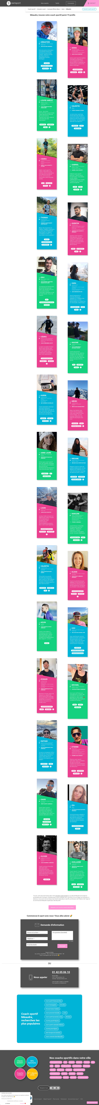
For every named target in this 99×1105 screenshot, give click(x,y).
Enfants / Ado (45, 824)
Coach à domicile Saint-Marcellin (54, 1036)
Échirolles (62, 1005)
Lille (52, 1066)
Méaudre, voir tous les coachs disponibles (62, 907)
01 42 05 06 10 (61, 972)
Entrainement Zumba (75, 537)
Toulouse (86, 1062)
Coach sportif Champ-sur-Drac (53, 1001)
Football (45, 185)
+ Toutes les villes (82, 1077)
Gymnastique (73, 72)
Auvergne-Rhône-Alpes (53, 9)
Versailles (79, 1073)
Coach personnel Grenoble (53, 1012)
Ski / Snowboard (45, 244)
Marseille (71, 1062)
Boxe (47, 299)
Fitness (80, 72)
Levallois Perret (77, 1066)
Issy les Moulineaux (79, 1070)
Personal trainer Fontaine (52, 1009)
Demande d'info (93, 1102)
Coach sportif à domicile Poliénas (54, 1024)
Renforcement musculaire (77, 653)
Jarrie (64, 1012)
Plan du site (56, 1099)
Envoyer (62, 946)
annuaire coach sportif (61, 895)
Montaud (68, 1016)
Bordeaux (79, 1062)
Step (43, 183)
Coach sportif (31, 9)
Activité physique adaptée (47, 358)
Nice (93, 1062)
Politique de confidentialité (6, 1098)
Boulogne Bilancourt (56, 1077)
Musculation (45, 68)
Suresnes (64, 1073)
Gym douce (74, 593)
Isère (63, 9)
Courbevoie (60, 1070)
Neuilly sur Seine (66, 1066)
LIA (50, 473)
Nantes (57, 1066)
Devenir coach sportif (89, 9)
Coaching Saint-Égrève (51, 1028)
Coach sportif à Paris (56, 1062)
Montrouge (86, 1066)
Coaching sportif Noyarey (52, 1020)
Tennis (76, 251)
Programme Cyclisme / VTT (47, 65)
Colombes (68, 1070)
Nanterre (66, 1077)
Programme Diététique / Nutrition (46, 302)
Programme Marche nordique (77, 650)
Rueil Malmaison (55, 1073)
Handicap (78, 828)
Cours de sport (38, 1099)
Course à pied (77, 647)
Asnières (53, 1070)
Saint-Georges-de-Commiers (53, 1032)
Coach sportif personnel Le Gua (54, 1016)
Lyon (65, 1062)
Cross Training (78, 128)
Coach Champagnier (51, 1005)
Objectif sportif (47, 1099)
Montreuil (73, 1077)
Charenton (72, 1073)
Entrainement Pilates (77, 69)
